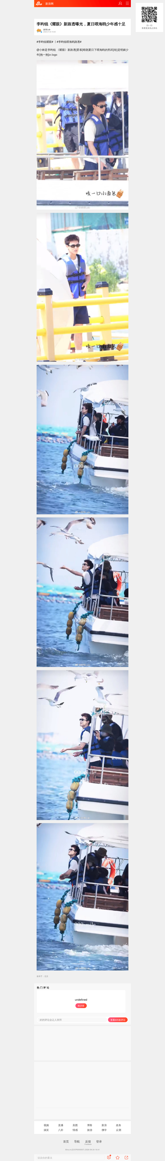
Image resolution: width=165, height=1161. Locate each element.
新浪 (104, 1125)
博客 (89, 1125)
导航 (77, 1141)
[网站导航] (127, 3)
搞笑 (46, 1130)
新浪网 (49, 3)
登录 (99, 1141)
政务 (118, 1125)
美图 (75, 1125)
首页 (66, 1141)
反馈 (88, 1141)
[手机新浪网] (39, 4)
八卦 (60, 1130)
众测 (118, 1130)
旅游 (89, 1130)
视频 (46, 1125)
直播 (60, 1125)
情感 (75, 1130)
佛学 (104, 1130)
